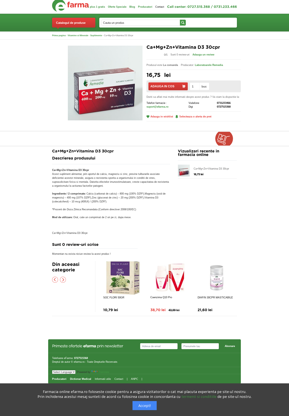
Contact (159, 6)
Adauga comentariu (156, 245)
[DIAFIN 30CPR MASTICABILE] (217, 278)
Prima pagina (59, 35)
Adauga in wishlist (161, 116)
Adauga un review (203, 54)
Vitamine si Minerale (78, 35)
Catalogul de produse (71, 22)
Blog (132, 6)
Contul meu (197, 22)
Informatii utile (103, 378)
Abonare (230, 346)
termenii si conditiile (198, 396)
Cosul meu (220, 22)
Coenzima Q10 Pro (161, 297)
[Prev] (55, 280)
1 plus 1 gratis (96, 6)
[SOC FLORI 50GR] (123, 278)
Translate (103, 372)
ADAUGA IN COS (162, 86)
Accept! (144, 405)
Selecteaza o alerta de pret (195, 116)
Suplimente (96, 35)
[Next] (63, 280)
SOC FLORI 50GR (113, 297)
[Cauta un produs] (183, 23)
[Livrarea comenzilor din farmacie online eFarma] (226, 139)
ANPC (134, 378)
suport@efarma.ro (157, 106)
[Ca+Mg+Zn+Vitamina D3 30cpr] (105, 82)
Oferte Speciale (117, 6)
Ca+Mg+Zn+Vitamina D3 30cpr (211, 168)
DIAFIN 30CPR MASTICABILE (215, 297)
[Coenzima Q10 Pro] (170, 277)
